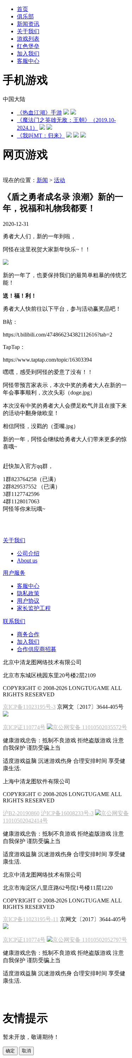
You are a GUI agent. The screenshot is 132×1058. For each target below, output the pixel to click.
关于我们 (14, 540)
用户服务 (14, 573)
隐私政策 (28, 593)
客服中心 (28, 586)
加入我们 (28, 642)
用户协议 (28, 601)
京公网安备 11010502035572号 (89, 727)
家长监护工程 (34, 608)
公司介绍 (28, 553)
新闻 (42, 180)
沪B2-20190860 (21, 813)
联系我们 (14, 621)
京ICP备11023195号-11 (30, 919)
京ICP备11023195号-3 (29, 707)
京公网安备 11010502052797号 (89, 940)
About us (27, 560)
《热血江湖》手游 (39, 113)
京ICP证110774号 (24, 727)
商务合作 (28, 634)
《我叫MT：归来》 (41, 136)
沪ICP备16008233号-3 (67, 813)
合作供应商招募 (36, 649)
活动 (59, 180)
